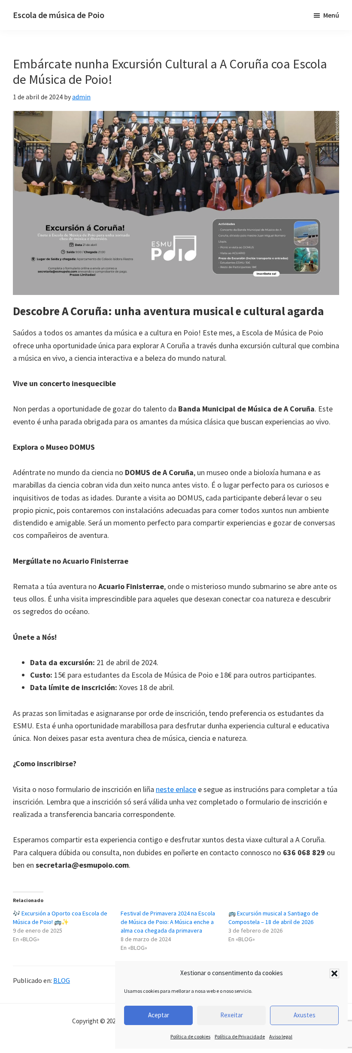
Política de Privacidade (240, 1036)
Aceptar (158, 1015)
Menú (331, 15)
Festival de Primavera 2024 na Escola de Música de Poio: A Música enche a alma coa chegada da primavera (168, 921)
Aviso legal (280, 1036)
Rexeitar (231, 1015)
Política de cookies (190, 1036)
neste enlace (176, 789)
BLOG (61, 980)
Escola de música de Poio (58, 14)
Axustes (305, 1015)
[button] (334, 973)
